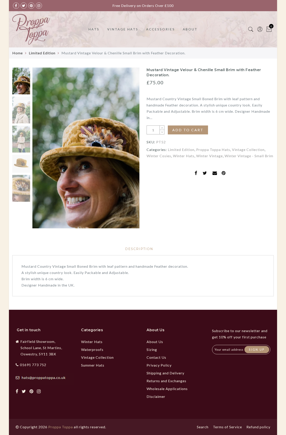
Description (139, 249)
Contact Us (156, 357)
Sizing (152, 349)
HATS (93, 29)
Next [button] (125, 150)
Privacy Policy (159, 365)
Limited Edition (42, 53)
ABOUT (190, 29)
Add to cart (188, 130)
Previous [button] (40, 151)
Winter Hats (183, 156)
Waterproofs (92, 349)
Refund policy (258, 427)
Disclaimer (156, 396)
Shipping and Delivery (165, 373)
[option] (85, 148)
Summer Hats (92, 365)
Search (202, 427)
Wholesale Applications (167, 388)
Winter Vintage (209, 156)
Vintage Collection (248, 149)
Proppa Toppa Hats (213, 149)
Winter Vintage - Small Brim (249, 156)
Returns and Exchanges (166, 381)
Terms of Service (227, 427)
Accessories (160, 29)
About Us (155, 342)
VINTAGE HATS (122, 29)
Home (17, 53)
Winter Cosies (159, 156)
